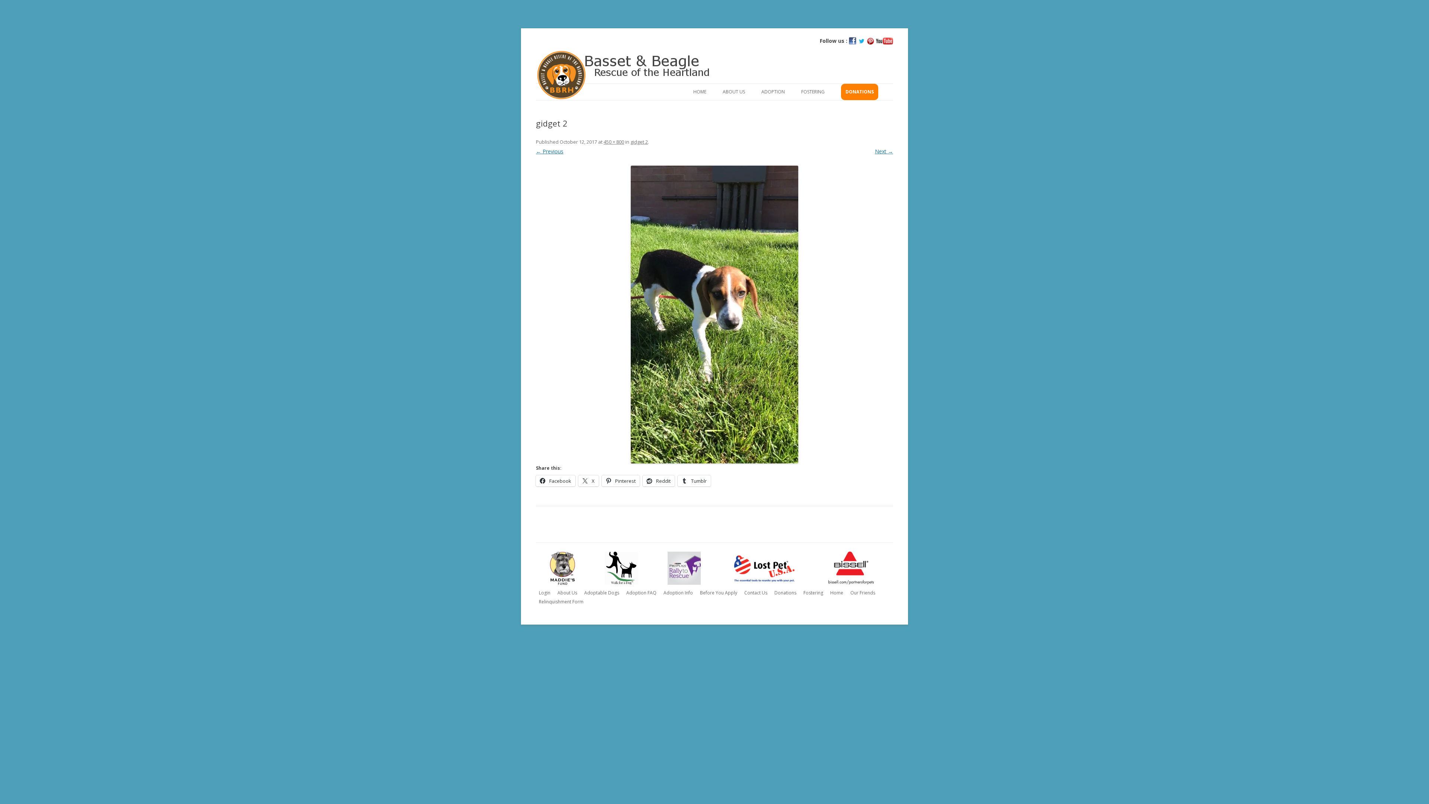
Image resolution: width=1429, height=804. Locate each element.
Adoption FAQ (641, 593)
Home (699, 92)
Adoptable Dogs (601, 593)
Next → (884, 151)
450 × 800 (614, 141)
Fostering (813, 92)
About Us (734, 92)
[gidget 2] (714, 314)
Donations (859, 92)
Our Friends (862, 593)
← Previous (549, 151)
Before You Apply (718, 593)
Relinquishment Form (561, 602)
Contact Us (755, 593)
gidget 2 (639, 141)
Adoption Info (678, 593)
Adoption (773, 92)
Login (544, 593)
